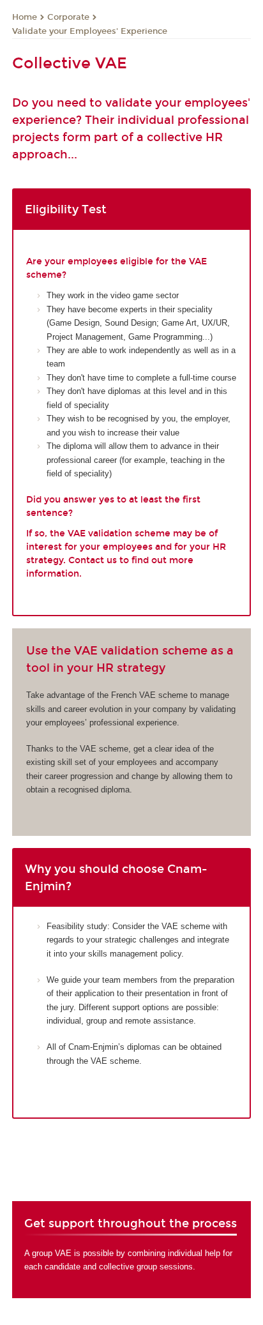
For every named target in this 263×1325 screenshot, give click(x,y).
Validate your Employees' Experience (89, 31)
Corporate (68, 17)
